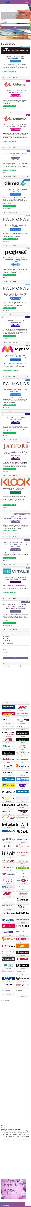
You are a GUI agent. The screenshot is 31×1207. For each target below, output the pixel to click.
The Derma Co (7, 208)
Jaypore (6, 471)
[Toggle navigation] (27, 2)
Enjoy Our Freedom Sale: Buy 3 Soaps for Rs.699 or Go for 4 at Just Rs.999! (15, 544)
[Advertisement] (15, 684)
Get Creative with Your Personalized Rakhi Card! (15, 57)
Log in (6, 638)
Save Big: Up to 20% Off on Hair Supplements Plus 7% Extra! (15, 578)
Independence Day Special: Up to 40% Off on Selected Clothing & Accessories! (16, 453)
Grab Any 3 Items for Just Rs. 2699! (15, 226)
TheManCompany (8, 74)
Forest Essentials (8, 625)
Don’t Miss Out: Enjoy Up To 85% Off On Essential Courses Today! (15, 125)
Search (15, 27)
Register (7, 636)
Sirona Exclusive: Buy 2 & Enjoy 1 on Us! (15, 154)
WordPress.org (9, 643)
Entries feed (8, 640)
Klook (5, 507)
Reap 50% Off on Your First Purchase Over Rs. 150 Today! (15, 356)
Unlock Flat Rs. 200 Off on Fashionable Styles (15, 418)
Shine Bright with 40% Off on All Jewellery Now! (15, 390)
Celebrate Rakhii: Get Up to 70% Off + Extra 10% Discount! (15, 295)
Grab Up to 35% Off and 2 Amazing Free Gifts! (15, 190)
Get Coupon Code (15, 61)
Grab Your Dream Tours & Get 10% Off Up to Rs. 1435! (15, 489)
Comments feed (9, 641)
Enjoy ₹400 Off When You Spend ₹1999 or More (15, 321)
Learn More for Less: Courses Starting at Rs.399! (15, 91)
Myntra (5, 373)
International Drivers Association (11, 533)
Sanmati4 (7, 1205)
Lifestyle (6, 338)
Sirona (5, 172)
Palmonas (6, 241)
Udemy (5, 108)
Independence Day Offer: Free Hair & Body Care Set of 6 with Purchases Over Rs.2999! (15, 606)
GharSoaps (6, 560)
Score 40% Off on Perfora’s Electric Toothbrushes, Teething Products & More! (15, 259)
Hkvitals (6, 595)
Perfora (5, 277)
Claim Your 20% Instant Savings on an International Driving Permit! (15, 518)
